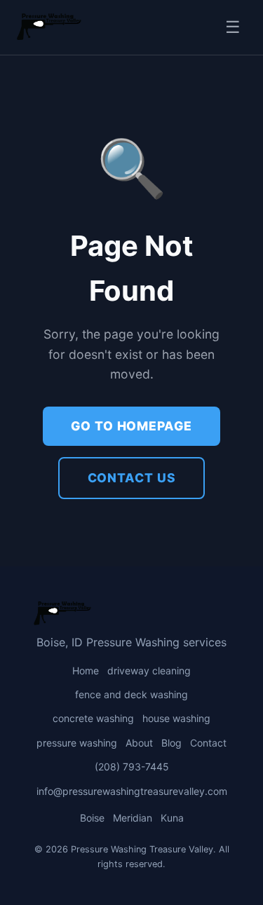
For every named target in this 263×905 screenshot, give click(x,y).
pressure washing (76, 743)
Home (85, 670)
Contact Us (132, 477)
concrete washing (93, 718)
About (139, 743)
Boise (92, 818)
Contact (208, 743)
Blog (171, 743)
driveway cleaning (149, 670)
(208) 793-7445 (132, 767)
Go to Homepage (131, 426)
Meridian (132, 818)
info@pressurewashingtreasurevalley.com (131, 791)
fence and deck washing (131, 694)
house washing (176, 718)
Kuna (172, 818)
